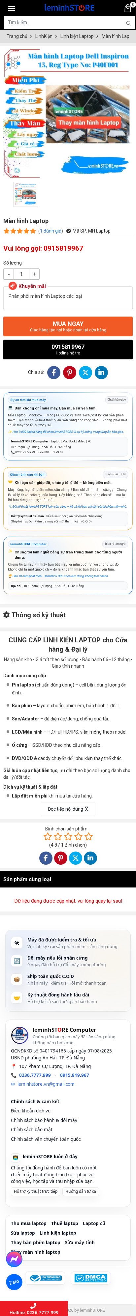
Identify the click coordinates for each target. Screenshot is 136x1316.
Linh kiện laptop (58, 1233)
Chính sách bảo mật (31, 1130)
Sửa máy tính (80, 1243)
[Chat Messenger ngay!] (14, 1259)
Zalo (14, 1282)
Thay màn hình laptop (35, 1252)
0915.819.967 (74, 1075)
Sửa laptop (23, 1233)
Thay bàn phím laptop (35, 1243)
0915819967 (68, 349)
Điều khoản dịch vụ (31, 1111)
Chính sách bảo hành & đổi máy (44, 1120)
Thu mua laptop (29, 1223)
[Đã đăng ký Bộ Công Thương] (45, 1278)
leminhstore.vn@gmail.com (46, 1084)
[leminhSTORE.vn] (69, 6)
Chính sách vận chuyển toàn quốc (46, 1139)
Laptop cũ (94, 1223)
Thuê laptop (64, 1223)
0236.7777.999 (35, 1075)
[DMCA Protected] (91, 1278)
